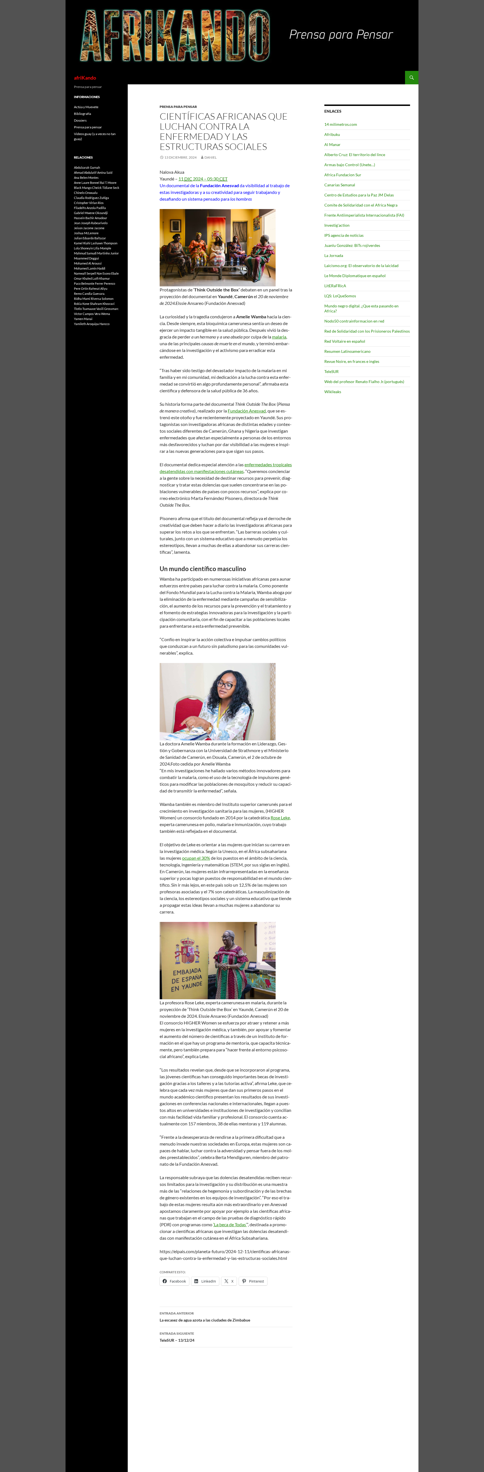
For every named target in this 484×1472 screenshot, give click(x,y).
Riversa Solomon (102, 298)
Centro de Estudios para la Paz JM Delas (359, 195)
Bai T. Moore (108, 182)
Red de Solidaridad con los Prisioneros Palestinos (367, 331)
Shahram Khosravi (102, 303)
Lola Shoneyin (83, 248)
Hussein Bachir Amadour (90, 218)
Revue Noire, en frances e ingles (351, 361)
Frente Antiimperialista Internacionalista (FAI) (364, 215)
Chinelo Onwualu (85, 192)
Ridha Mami (82, 298)
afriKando (85, 78)
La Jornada (333, 255)
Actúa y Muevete (86, 107)
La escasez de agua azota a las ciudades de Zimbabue (205, 1316)
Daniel (210, 157)
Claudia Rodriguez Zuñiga (91, 198)
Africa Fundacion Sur (342, 174)
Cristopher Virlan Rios (89, 203)
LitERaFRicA (335, 285)
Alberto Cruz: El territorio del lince (354, 154)
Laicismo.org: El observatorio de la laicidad (361, 265)
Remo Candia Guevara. (89, 293)
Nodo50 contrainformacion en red (354, 321)
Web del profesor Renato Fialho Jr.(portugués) (364, 381)
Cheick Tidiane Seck (105, 187)
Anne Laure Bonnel (86, 182)
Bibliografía (82, 114)
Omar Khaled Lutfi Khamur (92, 278)
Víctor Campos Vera (87, 314)
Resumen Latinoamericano (347, 351)
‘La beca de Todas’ (230, 1224)
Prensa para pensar (178, 107)
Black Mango (83, 187)
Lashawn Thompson (104, 243)
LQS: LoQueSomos (340, 295)
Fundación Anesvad (247, 410)
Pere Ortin (81, 288)
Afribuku (332, 134)
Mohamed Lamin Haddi (89, 268)
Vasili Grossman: (107, 308)
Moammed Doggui (86, 258)
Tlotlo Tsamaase (85, 308)
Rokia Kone (81, 303)
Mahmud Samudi (85, 253)
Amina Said (104, 172)
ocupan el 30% (196, 858)
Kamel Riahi (82, 243)
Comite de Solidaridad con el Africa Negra (360, 205)
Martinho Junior (108, 253)
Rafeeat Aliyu (98, 288)
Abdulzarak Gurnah (87, 167)
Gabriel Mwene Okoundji (91, 213)
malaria (279, 336)
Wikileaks (332, 391)
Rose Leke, (281, 817)
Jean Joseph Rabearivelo (91, 223)
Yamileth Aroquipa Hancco (92, 324)
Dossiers (80, 120)
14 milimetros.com (340, 124)
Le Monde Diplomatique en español (355, 275)
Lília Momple (102, 248)
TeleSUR (331, 371)
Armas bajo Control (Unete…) (349, 164)
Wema (105, 314)
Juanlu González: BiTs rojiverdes (352, 245)
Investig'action (337, 225)
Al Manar (332, 144)
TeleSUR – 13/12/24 (177, 1337)
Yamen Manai (83, 319)
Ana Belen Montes (86, 177)
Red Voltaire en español (344, 341)
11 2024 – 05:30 (202, 178)
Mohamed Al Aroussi (88, 263)
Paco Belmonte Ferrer (88, 283)
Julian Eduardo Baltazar (90, 238)
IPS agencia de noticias (344, 235)
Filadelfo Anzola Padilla (90, 208)
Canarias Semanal (339, 184)
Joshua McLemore (86, 233)
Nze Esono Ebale (108, 273)
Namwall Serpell (85, 273)
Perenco (109, 283)
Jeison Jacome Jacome (89, 228)
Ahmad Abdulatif (85, 172)
